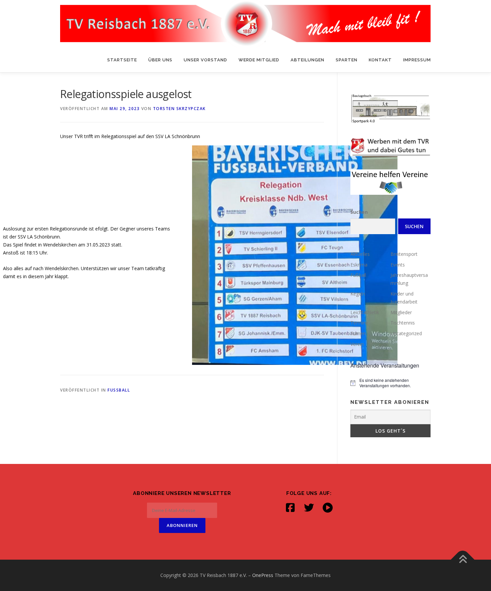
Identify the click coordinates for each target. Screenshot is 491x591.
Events (397, 264)
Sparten (346, 59)
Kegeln (357, 293)
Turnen (358, 333)
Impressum (417, 59)
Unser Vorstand (205, 59)
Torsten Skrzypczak (179, 108)
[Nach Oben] (463, 560)
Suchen (359, 212)
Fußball (119, 390)
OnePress (262, 575)
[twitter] (309, 508)
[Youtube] (328, 508)
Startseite (122, 59)
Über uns (160, 59)
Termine (359, 323)
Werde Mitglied (258, 59)
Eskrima (358, 264)
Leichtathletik (364, 312)
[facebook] (290, 508)
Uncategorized (406, 333)
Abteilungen (307, 59)
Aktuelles (360, 254)
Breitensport (404, 254)
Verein (357, 344)
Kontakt (380, 59)
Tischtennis (402, 323)
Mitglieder (401, 312)
